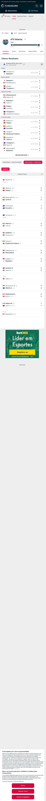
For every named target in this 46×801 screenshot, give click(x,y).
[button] (42, 45)
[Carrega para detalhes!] (22, 72)
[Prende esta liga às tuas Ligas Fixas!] (25, 39)
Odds (14, 51)
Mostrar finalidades (23, 797)
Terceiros (17, 768)
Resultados (32, 51)
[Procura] (37, 6)
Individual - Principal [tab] (33, 162)
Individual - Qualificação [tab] (12, 162)
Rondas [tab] (5, 169)
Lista (42, 51)
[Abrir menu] (41, 6)
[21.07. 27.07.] (26, 45)
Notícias (22, 51)
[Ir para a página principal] (11, 6)
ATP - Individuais (20, 33)
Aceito (23, 785)
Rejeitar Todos (23, 791)
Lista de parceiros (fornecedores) (13, 781)
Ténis (6, 33)
